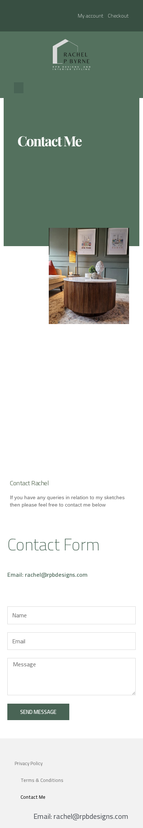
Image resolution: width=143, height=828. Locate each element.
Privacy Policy (29, 763)
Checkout (118, 15)
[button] (18, 87)
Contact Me (33, 797)
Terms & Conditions (42, 780)
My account (90, 15)
